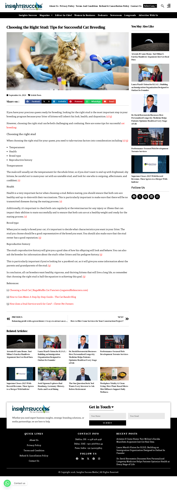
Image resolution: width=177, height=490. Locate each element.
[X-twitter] (139, 196)
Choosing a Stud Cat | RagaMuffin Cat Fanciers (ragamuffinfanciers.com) (49, 290)
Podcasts (103, 15)
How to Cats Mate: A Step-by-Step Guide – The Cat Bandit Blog (43, 296)
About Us (54, 6)
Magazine (45, 15)
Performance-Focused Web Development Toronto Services (114, 353)
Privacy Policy (67, 6)
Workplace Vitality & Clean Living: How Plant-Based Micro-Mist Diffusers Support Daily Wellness (114, 387)
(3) (110, 116)
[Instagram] (157, 196)
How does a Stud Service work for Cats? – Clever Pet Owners (41, 303)
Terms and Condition (87, 6)
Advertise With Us (148, 15)
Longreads (130, 15)
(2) (60, 201)
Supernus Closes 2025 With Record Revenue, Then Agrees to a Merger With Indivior (20, 386)
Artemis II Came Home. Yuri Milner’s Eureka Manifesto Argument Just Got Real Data (20, 354)
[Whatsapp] (7, 483)
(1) (107, 116)
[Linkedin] (151, 196)
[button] (161, 6)
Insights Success (28, 15)
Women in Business (84, 15)
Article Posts (36, 95)
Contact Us (136, 6)
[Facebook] (134, 196)
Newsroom (116, 15)
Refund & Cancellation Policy (114, 6)
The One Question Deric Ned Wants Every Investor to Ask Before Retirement (81, 386)
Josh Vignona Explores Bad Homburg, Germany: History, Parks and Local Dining (51, 386)
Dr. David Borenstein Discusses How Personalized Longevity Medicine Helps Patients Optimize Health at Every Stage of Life (83, 357)
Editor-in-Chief (63, 15)
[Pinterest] (145, 196)
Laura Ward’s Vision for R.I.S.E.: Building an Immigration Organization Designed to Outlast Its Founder (52, 355)
